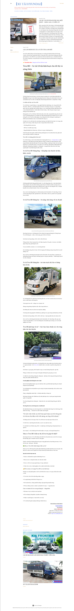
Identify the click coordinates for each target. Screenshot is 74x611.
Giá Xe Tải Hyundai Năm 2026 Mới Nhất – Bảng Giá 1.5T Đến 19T (50, 21)
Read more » (61, 42)
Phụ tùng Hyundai (44, 11)
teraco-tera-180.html (14, 52)
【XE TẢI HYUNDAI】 (29, 4)
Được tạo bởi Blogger (38, 605)
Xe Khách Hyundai (19, 11)
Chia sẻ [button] (40, 43)
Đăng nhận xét (44, 43)
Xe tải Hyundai (27, 11)
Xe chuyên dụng (35, 11)
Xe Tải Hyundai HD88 (30, 584)
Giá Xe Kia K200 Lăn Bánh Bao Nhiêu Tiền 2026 (39, 555)
